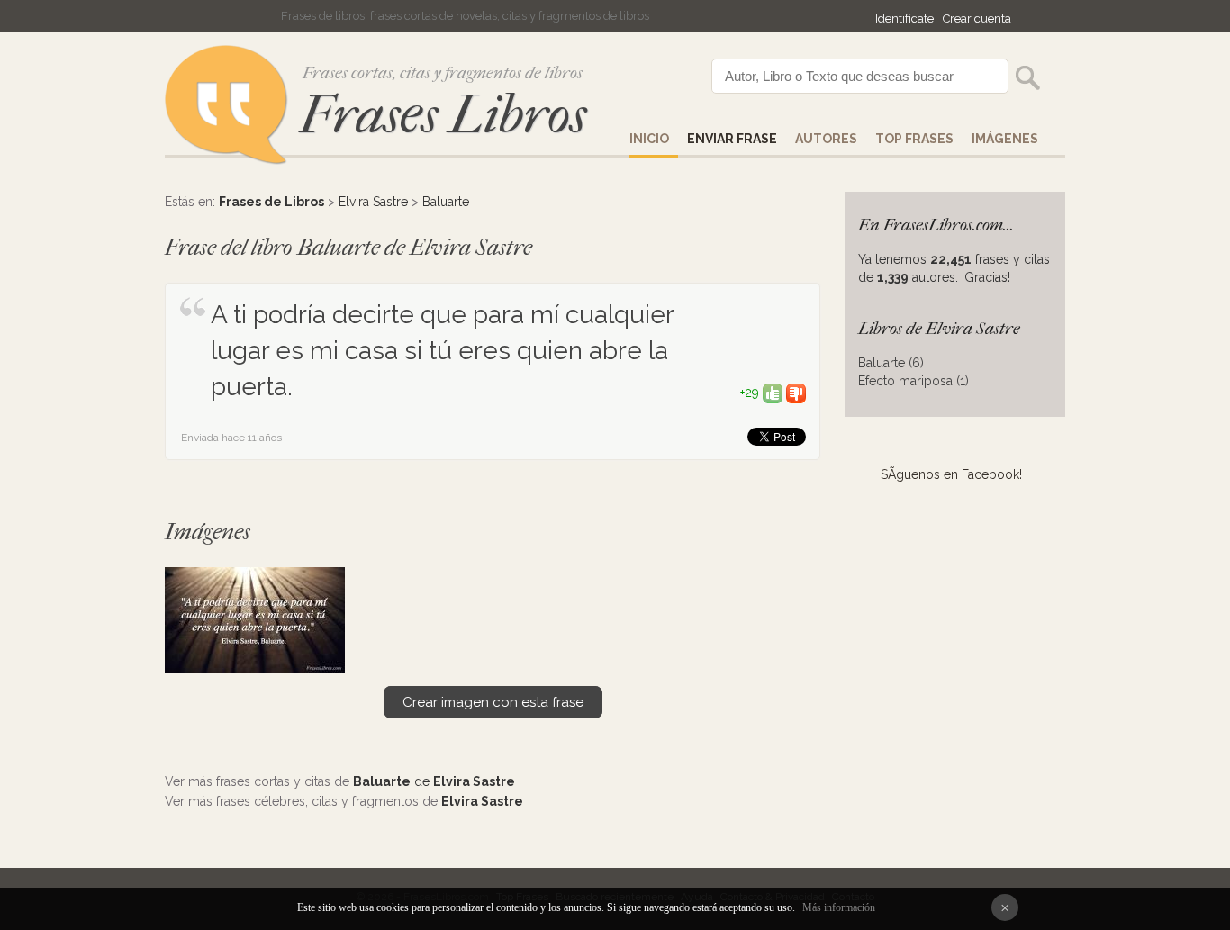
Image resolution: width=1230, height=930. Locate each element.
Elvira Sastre (373, 201)
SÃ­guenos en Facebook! (951, 474)
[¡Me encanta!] (772, 392)
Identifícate (904, 18)
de (434, 781)
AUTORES (826, 138)
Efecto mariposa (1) (913, 381)
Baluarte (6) (891, 363)
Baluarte (445, 201)
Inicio (649, 138)
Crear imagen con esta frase (492, 702)
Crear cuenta (977, 18)
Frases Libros (443, 115)
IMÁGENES (1005, 138)
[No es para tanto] (796, 392)
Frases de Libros (271, 201)
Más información (838, 907)
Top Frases (914, 138)
